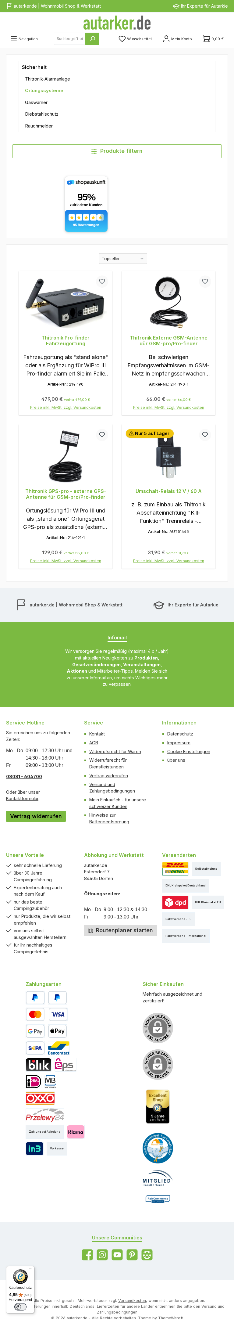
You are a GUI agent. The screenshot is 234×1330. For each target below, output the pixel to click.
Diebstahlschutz (41, 114)
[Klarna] (76, 1132)
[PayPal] (35, 998)
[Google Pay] (35, 1031)
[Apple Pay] (57, 1031)
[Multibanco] (50, 1081)
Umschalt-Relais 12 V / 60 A (169, 491)
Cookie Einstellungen (188, 751)
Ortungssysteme (44, 90)
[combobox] (70, 39)
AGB (93, 742)
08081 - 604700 (24, 776)
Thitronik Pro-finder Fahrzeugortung (65, 341)
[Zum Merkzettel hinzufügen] (102, 281)
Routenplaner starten (123, 930)
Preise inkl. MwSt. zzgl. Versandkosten (65, 407)
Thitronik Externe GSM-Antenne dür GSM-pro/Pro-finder (168, 341)
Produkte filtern (121, 151)
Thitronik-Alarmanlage (47, 79)
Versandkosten (132, 1300)
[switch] (20, 1306)
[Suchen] (92, 39)
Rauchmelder (39, 126)
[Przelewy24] (45, 1115)
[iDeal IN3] (35, 1149)
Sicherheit (34, 67)
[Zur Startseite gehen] (117, 23)
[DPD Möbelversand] (175, 902)
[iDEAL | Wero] (33, 1081)
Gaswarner (36, 102)
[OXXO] (40, 1098)
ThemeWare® (170, 1318)
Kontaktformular (22, 798)
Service (93, 723)
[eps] (65, 1065)
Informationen (179, 723)
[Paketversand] (175, 869)
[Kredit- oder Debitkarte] (47, 1014)
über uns (176, 760)
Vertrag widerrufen (36, 816)
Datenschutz (180, 733)
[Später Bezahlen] (57, 998)
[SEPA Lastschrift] (35, 1048)
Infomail (98, 677)
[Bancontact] (59, 1048)
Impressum (178, 742)
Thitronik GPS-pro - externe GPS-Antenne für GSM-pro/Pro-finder (65, 494)
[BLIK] (38, 1065)
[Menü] (30, 1269)
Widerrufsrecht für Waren (115, 751)
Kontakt (97, 733)
